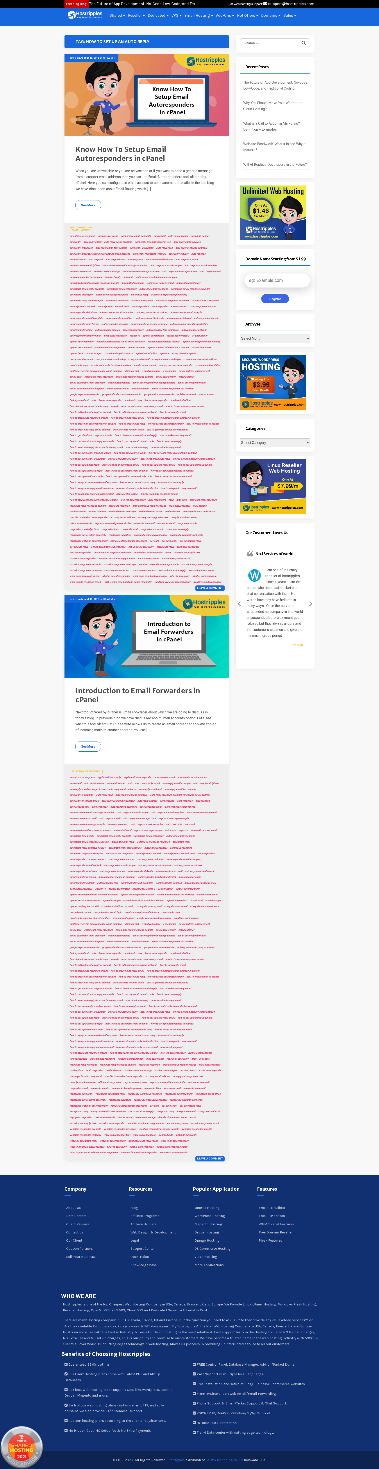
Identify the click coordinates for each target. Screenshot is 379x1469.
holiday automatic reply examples (196, 394)
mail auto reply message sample (88, 505)
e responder (169, 371)
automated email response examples (156, 277)
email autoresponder (118, 382)
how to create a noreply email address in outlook (173, 417)
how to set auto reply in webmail (87, 458)
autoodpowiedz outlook (82, 306)
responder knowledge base (84, 529)
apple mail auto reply (109, 777)
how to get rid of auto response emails (91, 435)
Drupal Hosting (207, 1232)
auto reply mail (164, 248)
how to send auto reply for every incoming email (96, 447)
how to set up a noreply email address (194, 458)
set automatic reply (190, 541)
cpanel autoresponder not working (201, 341)
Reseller (135, 15)
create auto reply (79, 365)
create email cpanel (145, 365)
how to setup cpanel (127, 494)
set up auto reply (79, 546)
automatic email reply (188, 283)
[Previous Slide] (239, 603)
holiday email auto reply (83, 400)
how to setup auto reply (171, 482)
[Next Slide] (310, 603)
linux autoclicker (155, 1058)
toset (168, 552)
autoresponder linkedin (206, 318)
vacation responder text (117, 570)
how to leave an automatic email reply (136, 435)
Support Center (143, 1248)
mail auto (181, 500)
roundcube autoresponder (179, 1094)
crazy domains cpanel (184, 353)
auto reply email (92, 242)
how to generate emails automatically (167, 429)
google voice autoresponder (159, 394)
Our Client (74, 1240)
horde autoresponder (156, 400)
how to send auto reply (169, 441)
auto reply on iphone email (84, 800)
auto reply (75, 242)
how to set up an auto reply (84, 464)
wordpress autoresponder (207, 582)
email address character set (194, 371)
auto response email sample (165, 265)
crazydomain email (138, 359)
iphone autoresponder (200, 1052)
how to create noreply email (128, 429)
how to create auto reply (132, 423)
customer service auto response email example (96, 371)
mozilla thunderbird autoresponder (88, 517)
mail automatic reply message (149, 505)
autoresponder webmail (194, 330)
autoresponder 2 (179, 306)
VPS (175, 15)
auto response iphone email (202, 812)
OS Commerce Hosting (213, 1248)
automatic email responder (121, 289)
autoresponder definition (83, 312)
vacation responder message (120, 564)
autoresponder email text (119, 318)
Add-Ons (224, 15)
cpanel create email (80, 347)
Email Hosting (197, 15)
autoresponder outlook (107, 330)
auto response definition (159, 259)
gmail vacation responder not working (172, 388)
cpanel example (136, 347)
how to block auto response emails (89, 417)
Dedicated (157, 15)
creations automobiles (207, 365)
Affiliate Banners (143, 1224)
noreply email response (183, 517)
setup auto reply (165, 546)
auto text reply (113, 277)
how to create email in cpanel (202, 423)
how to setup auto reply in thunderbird (137, 488)
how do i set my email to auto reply (89, 406)
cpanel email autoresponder (109, 347)
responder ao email (143, 523)
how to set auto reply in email (130, 453)
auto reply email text (81, 248)
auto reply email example (118, 242)
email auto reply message (98, 376)
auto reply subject (178, 253)
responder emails (187, 523)
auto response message (107, 271)
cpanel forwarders (201, 347)
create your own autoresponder (176, 365)
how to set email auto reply (155, 458)
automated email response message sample (94, 283)
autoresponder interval (178, 318)
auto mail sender (200, 236)
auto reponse (198, 253)
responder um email (152, 529)
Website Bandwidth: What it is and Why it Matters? (274, 147)
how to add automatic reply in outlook (90, 412)
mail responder (78, 511)
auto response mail (80, 271)
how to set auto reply (136, 447)
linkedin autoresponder (130, 1058)
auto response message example (141, 271)
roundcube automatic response (145, 1094)
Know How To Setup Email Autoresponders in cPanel (120, 154)
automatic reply (139, 294)
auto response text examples (86, 277)
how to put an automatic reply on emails (92, 441)
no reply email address (122, 517)
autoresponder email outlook (152, 312)
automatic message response (111, 294)
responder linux (110, 529)
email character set (118, 388)
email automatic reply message (87, 382)
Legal (135, 1240)
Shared (116, 15)
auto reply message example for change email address (100, 253)
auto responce (77, 259)
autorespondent (140, 306)
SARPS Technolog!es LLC (224, 1460)
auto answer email (108, 236)
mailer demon (172, 511)
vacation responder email (176, 558)
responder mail (130, 529)
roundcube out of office (208, 1094)
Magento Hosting (208, 1224)
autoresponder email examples (116, 312)
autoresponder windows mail (85, 335)
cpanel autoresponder (81, 341)
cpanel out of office (146, 353)
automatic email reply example (87, 289)
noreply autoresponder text (153, 517)
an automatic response (82, 236)
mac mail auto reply (178, 1058)
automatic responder (116, 300)
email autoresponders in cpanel (87, 388)
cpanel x (164, 353)
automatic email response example (190, 289)
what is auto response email (85, 582)
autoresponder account (203, 306)
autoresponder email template (86, 318)
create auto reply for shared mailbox (111, 365)
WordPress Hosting (210, 1216)
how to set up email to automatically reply (129, 476)
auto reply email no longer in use (153, 242)
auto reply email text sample (111, 248)
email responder (140, 388)
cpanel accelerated (153, 335)
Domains (269, 15)
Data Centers (76, 1216)
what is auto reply (180, 576)
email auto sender (165, 376)
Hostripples (175, 1460)
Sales (288, 15)
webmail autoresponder (201, 570)
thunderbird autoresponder (147, 552)
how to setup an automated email (173, 476)
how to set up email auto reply (86, 476)
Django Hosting (207, 1240)
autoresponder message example (149, 324)
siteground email (186, 1111)
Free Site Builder (272, 1208)
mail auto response (119, 505)
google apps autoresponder (84, 394)
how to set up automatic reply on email (126, 470)
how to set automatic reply (123, 458)
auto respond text (115, 259)
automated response (133, 283)
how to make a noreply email (175, 435)
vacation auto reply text (187, 552)
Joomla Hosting (207, 1208)
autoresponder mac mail (169, 871)
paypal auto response (135, 1082)
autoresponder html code (150, 318)
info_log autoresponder (132, 500)
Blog (134, 1208)
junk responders (157, 500)
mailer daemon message (122, 511)
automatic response (142, 300)
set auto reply (169, 541)
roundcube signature (120, 535)
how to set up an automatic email (120, 464)
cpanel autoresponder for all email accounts (120, 341)
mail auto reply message (203, 500)
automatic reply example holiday (169, 294)
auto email (159, 236)
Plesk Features (270, 1240)
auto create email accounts (136, 236)
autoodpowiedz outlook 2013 (113, 306)
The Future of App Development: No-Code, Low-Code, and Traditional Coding (275, 85)
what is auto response (204, 576)
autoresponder (160, 306)
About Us (73, 1208)
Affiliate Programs (145, 1216)
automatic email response (153, 289)
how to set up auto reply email (158, 464)
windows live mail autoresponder (172, 582)
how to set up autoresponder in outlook (172, 470)
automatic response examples (172, 300)
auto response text (210, 271)
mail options (200, 505)
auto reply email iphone (206, 783)
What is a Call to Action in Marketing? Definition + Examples (271, 126)
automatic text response (205, 300)
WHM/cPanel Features (276, 1224)
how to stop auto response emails (159, 494)
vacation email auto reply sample (116, 558)
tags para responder (188, 546)
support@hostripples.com (291, 3)
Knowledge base (144, 1265)
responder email (166, 523)
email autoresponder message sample (154, 382)
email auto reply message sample (134, 376)
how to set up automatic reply (86, 470)
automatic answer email (160, 283)
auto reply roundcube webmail (149, 253)
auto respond (95, 259)
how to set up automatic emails (195, 464)
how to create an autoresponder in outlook (93, 423)
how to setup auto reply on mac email (136, 1047)
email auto (75, 376)
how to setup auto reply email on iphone (91, 488)
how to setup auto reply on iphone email (91, 494)
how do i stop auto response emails (184, 406)
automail (128, 277)
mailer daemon (97, 511)
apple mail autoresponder (138, 777)
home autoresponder (110, 400)
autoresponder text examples (162, 330)
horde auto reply (133, 400)
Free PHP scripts (272, 1216)
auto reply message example (191, 248)
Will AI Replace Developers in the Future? (275, 164)
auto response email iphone (85, 265)
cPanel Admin (199, 335)
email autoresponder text (192, 382)
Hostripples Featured (86, 771)
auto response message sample (179, 271)
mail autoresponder (179, 505)
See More (88, 205)
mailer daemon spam (150, 511)
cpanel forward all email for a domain (168, 347)
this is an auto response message (112, 552)
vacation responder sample (197, 564)
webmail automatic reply (172, 570)
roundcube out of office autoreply (88, 535)
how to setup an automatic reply (137, 482)
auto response (135, 259)
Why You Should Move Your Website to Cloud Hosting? (272, 106)
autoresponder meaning (115, 324)
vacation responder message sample (158, 564)
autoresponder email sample (186, 312)
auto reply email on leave (187, 242)
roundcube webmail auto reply (186, 535)
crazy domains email (81, 359)
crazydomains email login (166, 359)
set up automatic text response (108, 546)
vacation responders (144, 570)
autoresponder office (81, 330)
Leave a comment (210, 588)
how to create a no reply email (127, 417)
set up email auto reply (141, 546)
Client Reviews (77, 1224)
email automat (186, 376)
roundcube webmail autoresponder (88, 541)
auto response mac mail (83, 818)
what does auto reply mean (84, 576)
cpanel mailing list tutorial (118, 353)
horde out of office (180, 400)
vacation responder (148, 558)
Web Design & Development (153, 1232)
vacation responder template (85, 570)
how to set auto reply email (166, 447)
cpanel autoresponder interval (163, 341)
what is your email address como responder (128, 582)
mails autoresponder (210, 1070)
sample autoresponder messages (128, 541)
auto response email (186, 259)
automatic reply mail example (86, 300)
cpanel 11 (134, 335)
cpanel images (94, 353)
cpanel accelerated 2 (177, 335)
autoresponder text (133, 330)
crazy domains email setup (110, 359)
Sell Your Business (81, 1257)
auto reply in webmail (141, 248)
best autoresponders (115, 335)
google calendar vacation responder (121, 394)
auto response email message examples (125, 265)
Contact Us (74, 1232)
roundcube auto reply (177, 529)
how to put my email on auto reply (135, 441)
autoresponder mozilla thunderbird (189, 324)
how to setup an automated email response (93, 482)
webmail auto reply (186, 1135)
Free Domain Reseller (276, 1232)
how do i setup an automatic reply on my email (137, 406)
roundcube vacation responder (150, 535)
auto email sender (178, 236)
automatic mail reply (81, 294)
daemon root (132, 371)
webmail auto (165, 1135)
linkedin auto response (102, 1058)
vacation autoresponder (83, 558)
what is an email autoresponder (150, 576)
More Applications (209, 1265)
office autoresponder (81, 523)
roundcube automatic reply (110, 1094)
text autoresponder (80, 552)
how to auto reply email (173, 412)
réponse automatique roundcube (113, 523)
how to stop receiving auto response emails (94, 500)
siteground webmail (209, 1111)
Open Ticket (140, 1257)
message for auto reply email (198, 511)
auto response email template (200, 265)
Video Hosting (206, 1257)
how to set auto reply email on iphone (90, 453)
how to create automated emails (166, 423)
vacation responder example (85, 564)
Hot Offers (246, 15)
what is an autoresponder (116, 576)
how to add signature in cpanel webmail (135, 412)
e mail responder (151, 371)
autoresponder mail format (84, 324)
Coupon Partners (79, 1248)
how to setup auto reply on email (178, 488)
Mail (171, 500)
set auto (154, 541)
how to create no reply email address (90, 429)
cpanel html (76, 353)
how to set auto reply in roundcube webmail (173, 453)
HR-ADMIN (109, 57)
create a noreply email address (200, 359)
